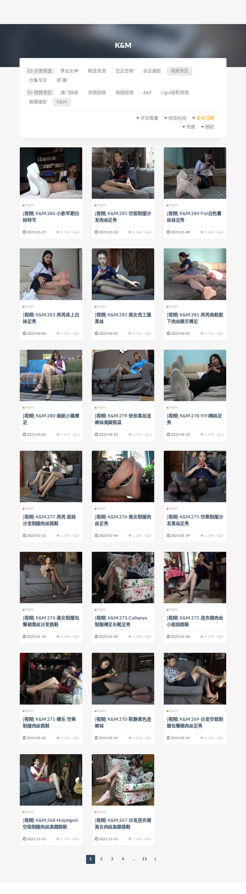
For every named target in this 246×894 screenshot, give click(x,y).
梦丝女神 (69, 71)
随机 (209, 127)
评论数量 (149, 118)
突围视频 (97, 93)
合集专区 (38, 80)
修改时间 (177, 118)
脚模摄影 (38, 102)
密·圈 (62, 80)
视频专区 (180, 71)
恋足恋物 (125, 71)
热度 (190, 127)
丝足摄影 (152, 71)
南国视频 (125, 93)
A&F (147, 93)
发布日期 (205, 118)
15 (144, 859)
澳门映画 (69, 93)
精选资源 (97, 71)
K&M (62, 102)
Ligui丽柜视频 (175, 93)
